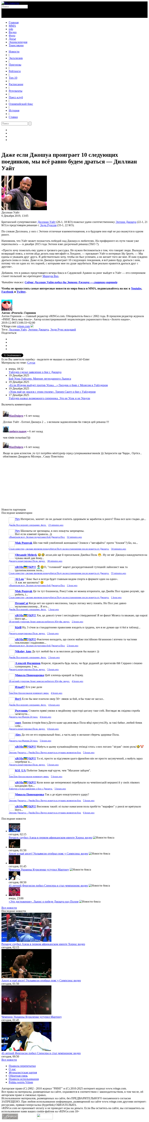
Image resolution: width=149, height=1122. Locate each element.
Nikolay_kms (23, 651)
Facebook (7, 291)
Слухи (31, 362)
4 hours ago (77, 681)
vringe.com (23, 326)
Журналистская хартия (23, 1072)
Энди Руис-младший (63, 329)
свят (18, 722)
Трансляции (16, 45)
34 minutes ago (118, 549)
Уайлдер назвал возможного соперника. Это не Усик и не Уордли (49, 398)
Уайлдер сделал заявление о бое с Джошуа (35, 372)
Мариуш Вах (51, 276)
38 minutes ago (54, 561)
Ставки (13, 117)
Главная (14, 22)
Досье (12, 38)
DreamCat (21, 603)
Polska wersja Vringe (21, 1082)
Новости (14, 51)
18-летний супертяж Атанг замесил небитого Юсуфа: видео (39, 621)
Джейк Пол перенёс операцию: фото (28, 525)
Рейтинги (15, 71)
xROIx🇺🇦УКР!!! (25, 567)
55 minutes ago (118, 573)
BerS (18, 698)
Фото (12, 35)
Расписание (16, 84)
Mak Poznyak (23, 542)
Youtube (136, 288)
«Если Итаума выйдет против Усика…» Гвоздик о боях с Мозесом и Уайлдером (58, 385)
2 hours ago (77, 621)
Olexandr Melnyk (26, 554)
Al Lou (19, 579)
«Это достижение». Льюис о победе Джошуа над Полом (43, 901)
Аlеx (18, 734)
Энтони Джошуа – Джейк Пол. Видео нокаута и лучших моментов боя (45, 752)
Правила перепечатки (22, 1065)
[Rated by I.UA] (45, 1118)
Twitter (21, 291)
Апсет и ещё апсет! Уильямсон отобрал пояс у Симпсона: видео (48, 853)
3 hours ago (53, 669)
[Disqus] (74, 454)
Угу (17, 519)
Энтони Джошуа (126, 221)
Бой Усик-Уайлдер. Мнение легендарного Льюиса (40, 378)
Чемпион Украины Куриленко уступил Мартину (39, 869)
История (14, 110)
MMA (12, 25)
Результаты (15, 90)
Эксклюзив (16, 58)
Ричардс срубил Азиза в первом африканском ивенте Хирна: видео (50, 837)
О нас (12, 1069)
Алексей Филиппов (28, 663)
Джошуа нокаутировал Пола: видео (27, 561)
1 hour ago (72, 585)
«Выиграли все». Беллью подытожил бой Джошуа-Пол (37, 537)
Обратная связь (18, 1075)
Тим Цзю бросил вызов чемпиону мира (29, 693)
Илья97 (20, 687)
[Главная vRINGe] (10, 3)
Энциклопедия (18, 42)
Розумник (21, 710)
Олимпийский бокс (21, 103)
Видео (13, 32)
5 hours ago (45, 740)
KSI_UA (20, 770)
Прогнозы (15, 64)
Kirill (18, 627)
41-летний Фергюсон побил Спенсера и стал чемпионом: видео (48, 885)
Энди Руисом (48, 225)
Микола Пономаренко (29, 675)
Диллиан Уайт (47, 221)
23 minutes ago (55, 525)
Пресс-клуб (16, 97)
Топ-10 (13, 77)
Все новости (9, 907)
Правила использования (24, 1079)
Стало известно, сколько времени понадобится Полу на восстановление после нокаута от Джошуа (59, 549)
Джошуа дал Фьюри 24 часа (23, 717)
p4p (11, 29)
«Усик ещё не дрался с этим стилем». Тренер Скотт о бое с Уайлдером (52, 391)
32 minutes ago (74, 537)
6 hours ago (88, 812)
